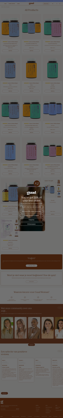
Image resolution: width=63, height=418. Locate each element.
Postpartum (31, 219)
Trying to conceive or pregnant (31, 215)
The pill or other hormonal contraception (31, 207)
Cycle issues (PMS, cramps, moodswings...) (31, 211)
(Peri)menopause (31, 224)
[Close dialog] (43, 188)
